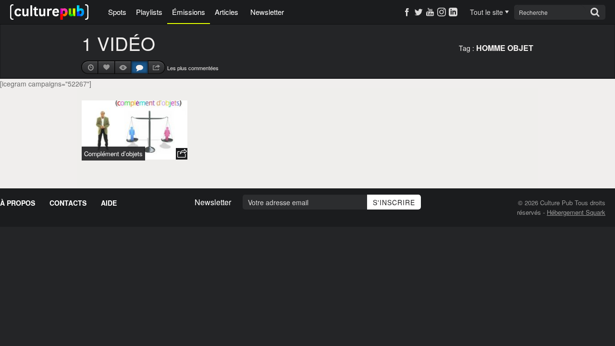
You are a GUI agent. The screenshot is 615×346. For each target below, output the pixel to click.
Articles (226, 12)
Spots (117, 12)
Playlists (149, 12)
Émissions (188, 12)
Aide (109, 203)
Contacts (67, 203)
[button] (181, 154)
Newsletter (267, 12)
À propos (17, 203)
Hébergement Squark (576, 212)
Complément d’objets (113, 153)
